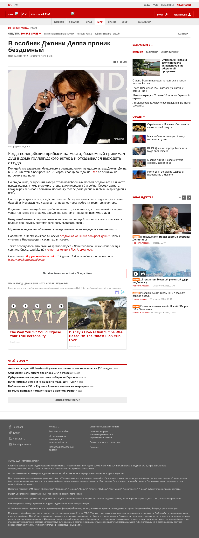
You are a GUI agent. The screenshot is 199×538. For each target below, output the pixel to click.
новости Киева (84, 33)
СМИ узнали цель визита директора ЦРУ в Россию (44, 372)
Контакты (54, 426)
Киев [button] (10, 14)
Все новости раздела (18, 27)
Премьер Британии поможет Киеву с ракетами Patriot (45, 390)
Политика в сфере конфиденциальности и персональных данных (101, 434)
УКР (16, 4)
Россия (34, 27)
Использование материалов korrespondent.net (58, 439)
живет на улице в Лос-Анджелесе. (70, 249)
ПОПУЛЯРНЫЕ (167, 4)
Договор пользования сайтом (104, 427)
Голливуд (18, 283)
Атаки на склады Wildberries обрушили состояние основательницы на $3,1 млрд (63, 368)
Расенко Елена (21, 55)
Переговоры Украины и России (59, 33)
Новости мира (141, 45)
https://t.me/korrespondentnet (26, 259)
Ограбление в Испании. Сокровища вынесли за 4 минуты (168, 126)
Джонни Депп (31, 283)
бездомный (62, 283)
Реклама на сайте (59, 431)
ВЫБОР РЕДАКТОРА (143, 197)
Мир (100, 22)
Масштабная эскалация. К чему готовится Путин (166, 138)
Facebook (18, 427)
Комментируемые (170, 52)
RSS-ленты (19, 438)
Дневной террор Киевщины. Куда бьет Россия (167, 149)
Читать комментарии (67, 400)
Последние (138, 52)
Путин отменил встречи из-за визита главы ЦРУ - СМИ (45, 381)
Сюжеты (137, 116)
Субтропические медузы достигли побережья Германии (47, 377)
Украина (74, 22)
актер (42, 283)
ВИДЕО (147, 4)
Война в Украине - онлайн (107, 33)
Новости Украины (141, 243)
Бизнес (112, 22)
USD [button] (33, 14)
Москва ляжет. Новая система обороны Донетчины (165, 161)
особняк (50, 283)
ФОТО (155, 4)
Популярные (152, 52)
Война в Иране (70, 33)
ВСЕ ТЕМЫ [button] (182, 33)
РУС (10, 4)
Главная (59, 22)
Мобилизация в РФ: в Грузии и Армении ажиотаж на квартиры (51, 386)
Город (88, 22)
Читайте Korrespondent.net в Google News (67, 273)
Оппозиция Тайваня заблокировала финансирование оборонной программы (174, 65)
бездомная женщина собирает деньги (85, 236)
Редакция (94, 447)
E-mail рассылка (22, 444)
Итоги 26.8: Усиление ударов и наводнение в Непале (165, 173)
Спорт (125, 22)
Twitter (16, 433)
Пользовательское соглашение (105, 442)
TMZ (94, 172)
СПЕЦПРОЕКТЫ (184, 4)
